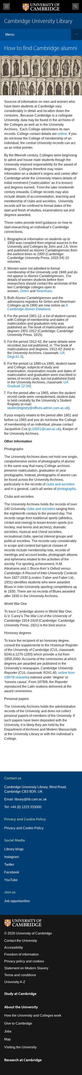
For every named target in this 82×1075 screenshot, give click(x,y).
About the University (21, 1007)
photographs (66, 489)
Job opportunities (17, 901)
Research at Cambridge (23, 1059)
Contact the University (20, 940)
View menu (6, 6)
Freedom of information (21, 954)
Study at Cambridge (20, 993)
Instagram (11, 857)
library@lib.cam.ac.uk (31, 799)
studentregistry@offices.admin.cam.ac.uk (37, 408)
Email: (9, 799)
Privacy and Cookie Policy (24, 828)
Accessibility (13, 947)
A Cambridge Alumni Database (37, 307)
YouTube (11, 880)
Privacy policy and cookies (24, 961)
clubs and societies (60, 484)
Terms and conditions (20, 975)
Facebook (11, 872)
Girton (24, 291)
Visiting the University (20, 1047)
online (62, 134)
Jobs (7, 1031)
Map (7, 1039)
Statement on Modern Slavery (26, 968)
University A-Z (14, 982)
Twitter (9, 864)
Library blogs (14, 849)
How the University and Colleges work (32, 1015)
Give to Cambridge (18, 1023)
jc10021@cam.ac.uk (44, 429)
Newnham (44, 291)
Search (75, 6)
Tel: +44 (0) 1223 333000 (22, 807)
